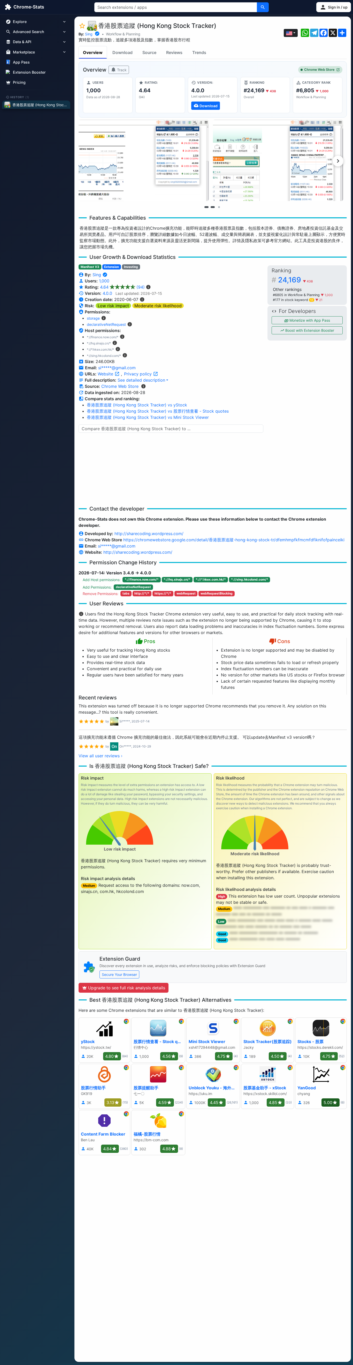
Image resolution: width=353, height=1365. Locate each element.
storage (93, 318)
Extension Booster (29, 72)
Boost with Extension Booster (309, 330)
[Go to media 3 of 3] (219, 207)
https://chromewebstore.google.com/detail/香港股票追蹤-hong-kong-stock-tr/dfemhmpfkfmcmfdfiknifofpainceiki (233, 539)
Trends (199, 52)
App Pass (21, 62)
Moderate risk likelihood (158, 305)
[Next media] (338, 161)
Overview (93, 52)
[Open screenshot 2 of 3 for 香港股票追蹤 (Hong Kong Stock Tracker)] (278, 160)
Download (122, 52)
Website (106, 373)
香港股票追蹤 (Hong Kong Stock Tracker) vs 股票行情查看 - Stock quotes (158, 411)
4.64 (122, 287)
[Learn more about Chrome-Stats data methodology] (143, 386)
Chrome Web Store (319, 70)
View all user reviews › (100, 755)
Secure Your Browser (119, 974)
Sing (89, 34)
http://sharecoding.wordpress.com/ (148, 533)
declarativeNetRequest (106, 324)
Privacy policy (138, 373)
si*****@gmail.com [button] (117, 367)
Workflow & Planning (123, 34)
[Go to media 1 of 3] (206, 207)
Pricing (19, 82)
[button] (333, 7)
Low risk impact (113, 305)
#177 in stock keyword (293, 300)
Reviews (174, 52)
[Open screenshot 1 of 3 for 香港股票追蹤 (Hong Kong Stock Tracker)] (144, 160)
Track (121, 70)
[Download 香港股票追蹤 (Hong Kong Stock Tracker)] (212, 95)
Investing (131, 267)
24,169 (295, 279)
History (19, 97)
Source (149, 52)
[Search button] (263, 7)
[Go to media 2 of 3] (213, 207)
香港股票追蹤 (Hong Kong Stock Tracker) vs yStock (137, 404)
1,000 (104, 280)
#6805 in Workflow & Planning (297, 295)
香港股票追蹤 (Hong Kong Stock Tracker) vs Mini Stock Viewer (148, 417)
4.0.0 (107, 293)
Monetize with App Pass (309, 320)
